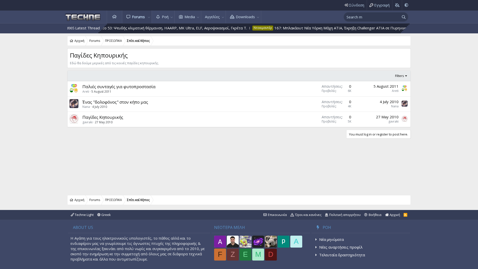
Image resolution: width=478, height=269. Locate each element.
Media (189, 16)
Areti (85, 91)
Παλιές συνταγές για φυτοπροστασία (119, 86)
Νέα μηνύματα (331, 239)
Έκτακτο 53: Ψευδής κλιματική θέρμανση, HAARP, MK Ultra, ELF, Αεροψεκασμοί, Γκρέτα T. (161, 27)
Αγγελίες (212, 16)
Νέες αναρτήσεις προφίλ (340, 247)
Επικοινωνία (277, 214)
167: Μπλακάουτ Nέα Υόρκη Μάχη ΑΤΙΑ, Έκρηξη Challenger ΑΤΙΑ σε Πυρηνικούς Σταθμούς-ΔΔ (347, 27)
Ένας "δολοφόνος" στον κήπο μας (115, 102)
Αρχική (114, 16)
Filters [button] (399, 75)
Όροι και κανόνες (308, 214)
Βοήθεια (375, 214)
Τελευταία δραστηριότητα (342, 254)
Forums (138, 16)
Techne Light (84, 214)
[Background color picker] (397, 5)
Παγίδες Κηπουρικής (102, 117)
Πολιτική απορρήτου (345, 214)
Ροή (165, 16)
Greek (106, 214)
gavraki (87, 122)
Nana (86, 107)
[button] (149, 16)
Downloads (245, 16)
